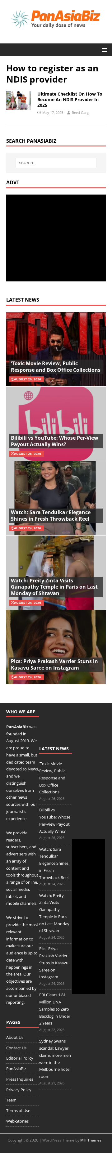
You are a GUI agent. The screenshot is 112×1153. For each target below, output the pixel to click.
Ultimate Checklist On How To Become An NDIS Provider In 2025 (69, 99)
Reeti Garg (80, 112)
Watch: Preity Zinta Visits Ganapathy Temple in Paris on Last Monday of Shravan (54, 587)
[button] (103, 49)
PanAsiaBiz (17, 726)
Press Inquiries (19, 1079)
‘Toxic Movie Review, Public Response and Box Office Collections (55, 366)
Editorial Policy (19, 1058)
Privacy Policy (18, 1089)
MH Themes (90, 1140)
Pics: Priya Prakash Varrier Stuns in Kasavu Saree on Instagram (54, 664)
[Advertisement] (58, 238)
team (30, 762)
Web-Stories (17, 1121)
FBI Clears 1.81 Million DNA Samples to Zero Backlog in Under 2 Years (54, 1009)
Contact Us (16, 1048)
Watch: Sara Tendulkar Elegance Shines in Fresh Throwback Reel (51, 515)
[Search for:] (56, 163)
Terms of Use (18, 1110)
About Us (14, 1037)
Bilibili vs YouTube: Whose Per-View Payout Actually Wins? (54, 441)
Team (11, 1100)
